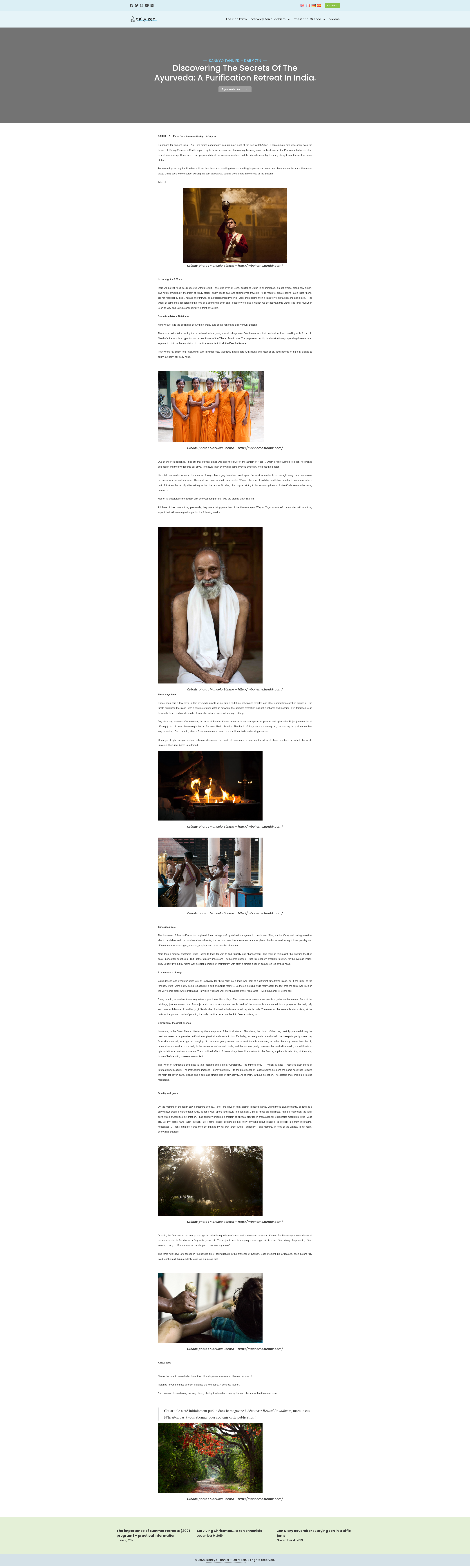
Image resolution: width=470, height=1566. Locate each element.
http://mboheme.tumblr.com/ (260, 266)
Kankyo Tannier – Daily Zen (226, 1560)
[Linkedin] (152, 5)
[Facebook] (131, 5)
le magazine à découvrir (258, 1410)
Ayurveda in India (235, 89)
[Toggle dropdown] (288, 19)
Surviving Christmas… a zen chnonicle (229, 1530)
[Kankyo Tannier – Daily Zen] (143, 19)
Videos (334, 19)
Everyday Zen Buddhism (267, 19)
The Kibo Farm (236, 19)
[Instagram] (141, 5)
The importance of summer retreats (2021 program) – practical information (153, 1533)
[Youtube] (147, 5)
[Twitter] (136, 5)
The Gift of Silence (307, 19)
